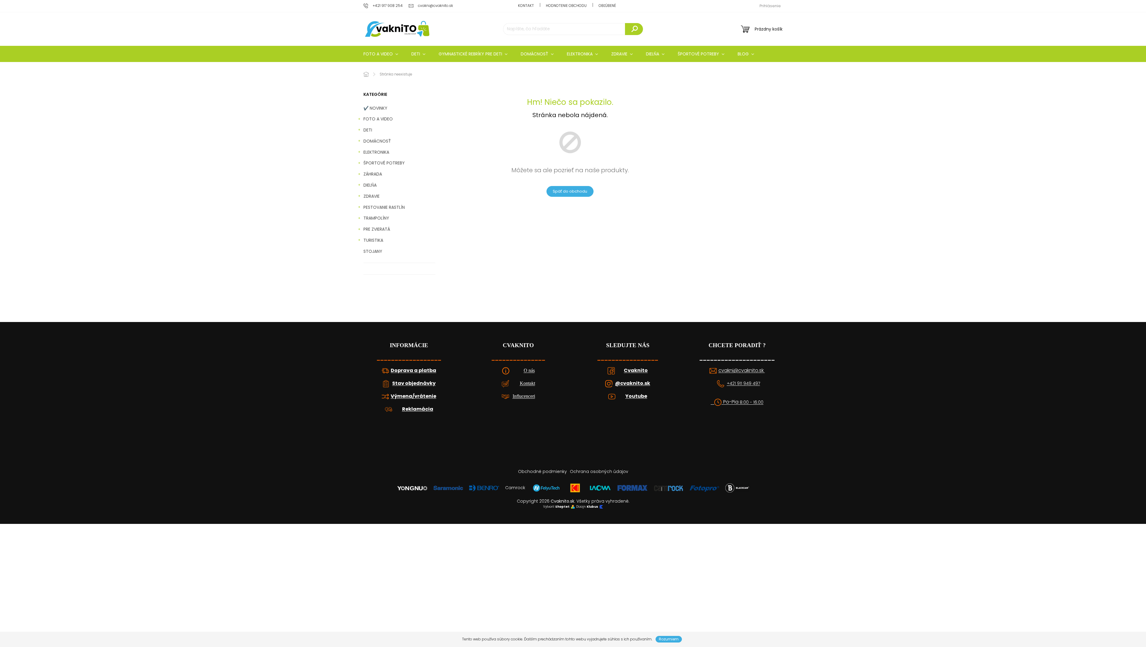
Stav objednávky (414, 383)
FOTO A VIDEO (378, 119)
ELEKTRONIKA (376, 152)
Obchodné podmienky (542, 471)
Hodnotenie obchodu (566, 5)
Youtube (636, 396)
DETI (367, 130)
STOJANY (372, 251)
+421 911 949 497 (743, 383)
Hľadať (634, 29)
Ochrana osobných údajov (599, 471)
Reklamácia (417, 409)
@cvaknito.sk (632, 383)
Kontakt (526, 5)
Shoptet (562, 507)
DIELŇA (370, 185)
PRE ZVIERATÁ (376, 229)
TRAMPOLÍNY (376, 218)
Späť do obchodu (570, 191)
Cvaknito (636, 370)
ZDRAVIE (371, 196)
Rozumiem (669, 639)
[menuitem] (381, 54)
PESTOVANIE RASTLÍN (384, 207)
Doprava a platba (413, 370)
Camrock (515, 488)
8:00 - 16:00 (751, 402)
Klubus (592, 507)
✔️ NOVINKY (375, 108)
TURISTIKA (373, 240)
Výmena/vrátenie (413, 396)
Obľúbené (607, 5)
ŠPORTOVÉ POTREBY (384, 163)
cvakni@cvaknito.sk (741, 370)
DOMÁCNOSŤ (377, 141)
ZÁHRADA (372, 174)
